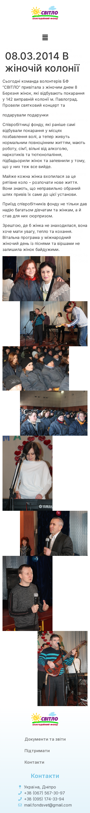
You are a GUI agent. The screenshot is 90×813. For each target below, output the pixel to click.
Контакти (34, 762)
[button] (45, 37)
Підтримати (37, 750)
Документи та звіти (45, 739)
